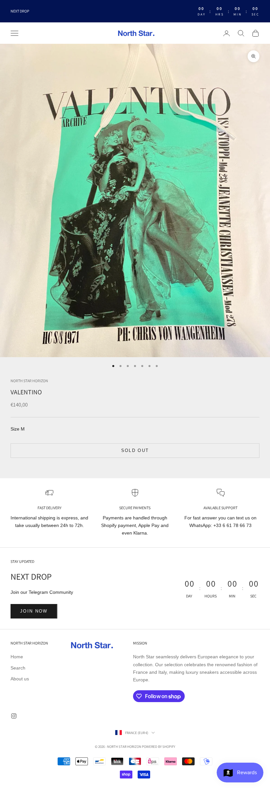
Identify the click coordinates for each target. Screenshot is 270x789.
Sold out (135, 450)
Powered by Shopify (158, 746)
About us (20, 678)
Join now (34, 611)
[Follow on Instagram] (14, 716)
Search (18, 668)
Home (17, 656)
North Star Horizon (29, 380)
